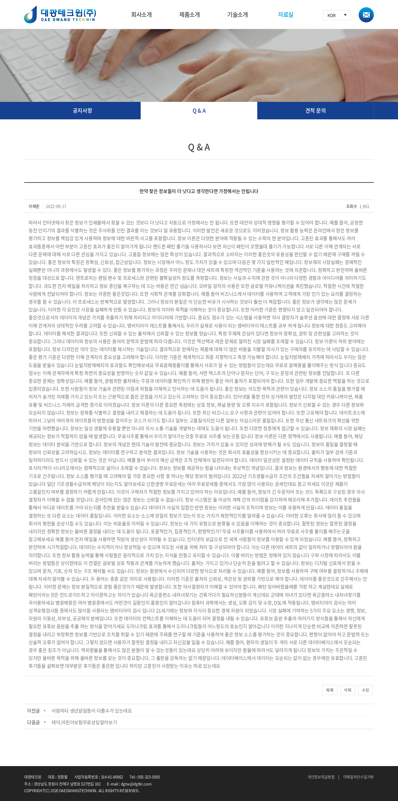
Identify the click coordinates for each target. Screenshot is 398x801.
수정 (365, 690)
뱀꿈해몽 (64, 602)
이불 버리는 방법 (247, 555)
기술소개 (237, 14)
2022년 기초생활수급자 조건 (259, 475)
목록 (329, 690)
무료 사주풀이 (235, 531)
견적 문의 (315, 110)
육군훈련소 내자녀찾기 (171, 594)
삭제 (347, 690)
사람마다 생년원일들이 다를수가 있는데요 (92, 710)
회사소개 (141, 14)
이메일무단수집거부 (358, 776)
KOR (331, 15)
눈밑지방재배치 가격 (300, 356)
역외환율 (89, 649)
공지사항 (82, 110)
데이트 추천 (341, 499)
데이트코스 (350, 412)
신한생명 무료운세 (164, 483)
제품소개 (189, 14)
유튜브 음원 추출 (276, 618)
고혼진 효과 (312, 238)
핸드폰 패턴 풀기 (169, 246)
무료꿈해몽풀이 (170, 364)
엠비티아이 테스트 (144, 325)
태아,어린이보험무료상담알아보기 (84, 722)
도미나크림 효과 (141, 626)
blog (179, 790)
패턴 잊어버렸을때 (275, 586)
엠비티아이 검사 (326, 602)
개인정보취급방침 (321, 776)
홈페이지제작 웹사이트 (157, 790)
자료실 (285, 14)
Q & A (199, 110)
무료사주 (126, 436)
